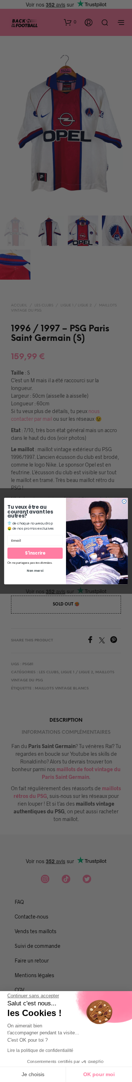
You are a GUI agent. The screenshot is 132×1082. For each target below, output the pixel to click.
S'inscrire (35, 553)
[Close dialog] (124, 501)
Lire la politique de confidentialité (40, 1050)
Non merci (35, 571)
